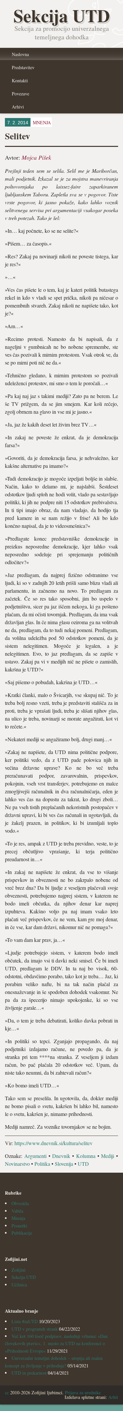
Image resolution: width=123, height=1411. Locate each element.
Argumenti (35, 1155)
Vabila (17, 1211)
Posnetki (19, 1225)
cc (7, 1392)
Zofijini (18, 1270)
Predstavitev (23, 67)
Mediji (107, 1155)
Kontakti (20, 80)
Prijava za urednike (83, 1392)
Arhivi (18, 107)
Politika (42, 1163)
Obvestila (20, 1203)
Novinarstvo (17, 1163)
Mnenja (18, 1218)
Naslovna (20, 54)
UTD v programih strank (34, 1329)
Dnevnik (61, 1155)
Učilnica (19, 1285)
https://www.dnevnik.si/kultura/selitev (53, 1143)
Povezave (20, 93)
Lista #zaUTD (24, 1321)
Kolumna (85, 1155)
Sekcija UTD (23, 1277)
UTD (83, 1163)
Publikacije (21, 1233)
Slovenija (64, 1163)
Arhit (113, 1397)
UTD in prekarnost (29, 1373)
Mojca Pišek (36, 157)
